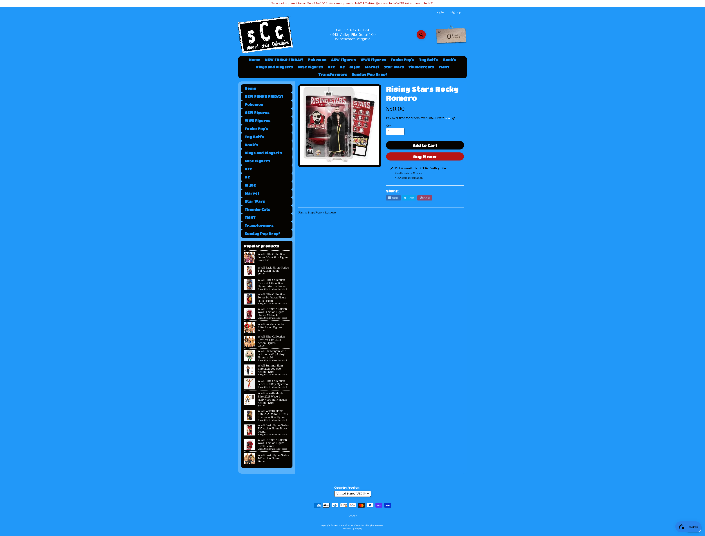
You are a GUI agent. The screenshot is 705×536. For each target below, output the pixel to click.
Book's (449, 60)
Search (352, 516)
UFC (331, 67)
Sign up (456, 12)
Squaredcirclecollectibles (351, 525)
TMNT (444, 67)
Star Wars (394, 67)
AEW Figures (343, 60)
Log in (439, 12)
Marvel (372, 67)
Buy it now (425, 156)
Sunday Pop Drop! (369, 74)
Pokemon (317, 60)
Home (254, 60)
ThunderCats (421, 67)
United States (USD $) (351, 493)
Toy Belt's (428, 60)
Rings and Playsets (274, 67)
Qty (388, 125)
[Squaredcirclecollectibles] (265, 34)
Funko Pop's (402, 60)
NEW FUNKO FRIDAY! (284, 60)
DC (342, 67)
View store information (409, 178)
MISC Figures (310, 67)
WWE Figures (373, 60)
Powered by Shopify (352, 528)
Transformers (332, 74)
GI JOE (354, 67)
